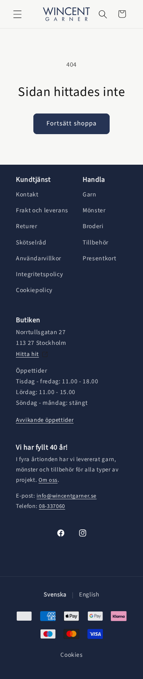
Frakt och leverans (42, 210)
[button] (17, 13)
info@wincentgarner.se (67, 496)
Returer (26, 226)
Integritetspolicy (39, 274)
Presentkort (99, 258)
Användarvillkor (38, 258)
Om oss (48, 480)
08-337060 (52, 506)
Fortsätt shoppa (71, 123)
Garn (90, 194)
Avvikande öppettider (44, 420)
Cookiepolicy (34, 290)
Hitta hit (27, 354)
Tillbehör (95, 242)
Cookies (71, 655)
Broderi (93, 226)
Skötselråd (31, 242)
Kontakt (27, 194)
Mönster (94, 210)
